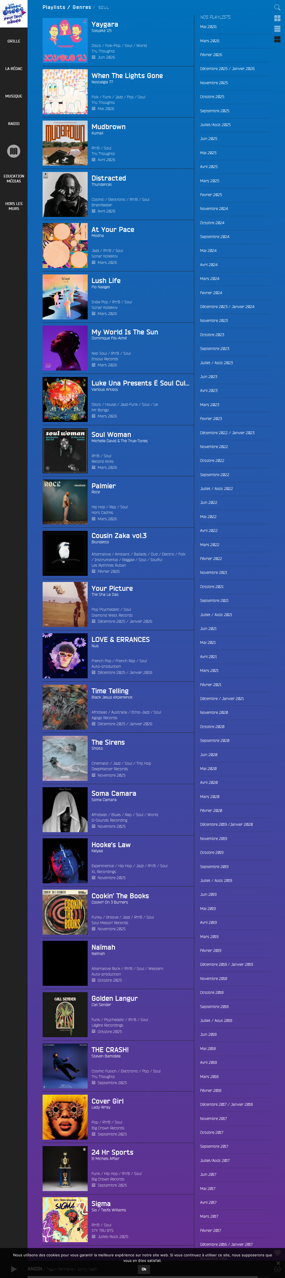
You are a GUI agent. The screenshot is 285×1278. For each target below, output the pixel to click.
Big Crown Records (108, 1128)
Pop (130, 97)
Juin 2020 (208, 754)
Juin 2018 (208, 1034)
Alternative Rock (106, 968)
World (141, 45)
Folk (95, 97)
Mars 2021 (209, 670)
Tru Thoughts (103, 51)
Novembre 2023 (214, 320)
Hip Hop (98, 507)
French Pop (101, 661)
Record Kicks (103, 461)
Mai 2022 (208, 516)
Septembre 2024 (214, 236)
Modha (98, 235)
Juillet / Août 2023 (216, 363)
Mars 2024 (209, 278)
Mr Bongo (100, 410)
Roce (96, 492)
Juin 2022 (208, 502)
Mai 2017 (207, 1188)
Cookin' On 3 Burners (110, 902)
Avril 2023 (208, 390)
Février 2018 (210, 1090)
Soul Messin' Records (110, 923)
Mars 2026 (107, 262)
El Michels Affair (105, 1158)
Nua (95, 646)
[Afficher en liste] (277, 28)
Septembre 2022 (214, 474)
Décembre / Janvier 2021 (222, 698)
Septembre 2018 (214, 1006)
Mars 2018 (209, 1076)
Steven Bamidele (106, 1056)
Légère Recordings (107, 1025)
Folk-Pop (113, 45)
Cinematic (100, 763)
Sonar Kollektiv (105, 256)
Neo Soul (99, 353)
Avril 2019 (208, 922)
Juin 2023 (208, 376)
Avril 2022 (209, 530)
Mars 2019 (209, 936)
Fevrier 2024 (211, 293)
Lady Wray (101, 1107)
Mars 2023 (209, 404)
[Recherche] (277, 7)
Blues (116, 814)
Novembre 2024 (214, 208)
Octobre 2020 (212, 726)
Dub (154, 554)
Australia (119, 712)
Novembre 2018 (213, 978)
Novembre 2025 (112, 775)
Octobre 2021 (211, 586)
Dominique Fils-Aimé (109, 338)
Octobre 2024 (212, 223)
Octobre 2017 (211, 1132)
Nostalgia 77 (102, 82)
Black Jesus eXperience (112, 697)
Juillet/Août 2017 (215, 1160)
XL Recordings (104, 871)
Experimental (103, 866)
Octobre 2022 (212, 460)
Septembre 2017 (214, 1146)
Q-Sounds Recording (109, 820)
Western (155, 968)
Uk (156, 404)
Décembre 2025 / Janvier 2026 (125, 621)
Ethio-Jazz (140, 712)
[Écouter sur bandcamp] (52, 40)
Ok (144, 1269)
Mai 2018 (208, 1048)
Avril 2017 (208, 1202)
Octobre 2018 (211, 992)
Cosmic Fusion (104, 1071)
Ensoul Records (105, 359)
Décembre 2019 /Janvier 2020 (226, 824)
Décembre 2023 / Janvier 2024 (227, 306)
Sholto (97, 748)
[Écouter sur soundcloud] (52, 604)
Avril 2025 (209, 166)
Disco (96, 45)
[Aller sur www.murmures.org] (14, 151)
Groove (112, 917)
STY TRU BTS (103, 1230)
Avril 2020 (209, 782)
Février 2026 (109, 571)
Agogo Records (104, 718)
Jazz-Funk (129, 404)
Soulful (156, 559)
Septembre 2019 (214, 866)
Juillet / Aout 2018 (216, 1020)
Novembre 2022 (214, 446)
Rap (112, 507)
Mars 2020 (209, 796)
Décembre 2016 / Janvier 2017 (226, 1244)
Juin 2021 (208, 628)
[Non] (278, 1263)
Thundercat (102, 184)
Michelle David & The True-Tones (120, 441)
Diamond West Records (112, 615)
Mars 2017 (209, 1216)
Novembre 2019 (213, 838)
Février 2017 (210, 1230)
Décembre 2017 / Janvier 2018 (226, 1104)
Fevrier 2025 (211, 194)
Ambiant (122, 554)
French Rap (125, 661)
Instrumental (106, 559)
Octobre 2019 (211, 852)
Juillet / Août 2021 (216, 614)
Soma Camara (104, 799)
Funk (107, 97)
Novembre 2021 (213, 572)
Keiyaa (97, 851)
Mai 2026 (106, 108)
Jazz (119, 97)
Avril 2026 (106, 159)
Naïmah (98, 953)
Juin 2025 (208, 138)
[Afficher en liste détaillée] (277, 39)
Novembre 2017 (213, 1118)
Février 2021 (210, 684)
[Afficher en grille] (277, 18)
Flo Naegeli (101, 287)
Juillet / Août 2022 (216, 488)
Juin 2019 (208, 894)
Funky (97, 917)
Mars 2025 (209, 181)
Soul (128, 45)
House (110, 404)
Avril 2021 (208, 656)
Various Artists (105, 389)
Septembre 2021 (214, 600)
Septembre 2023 (214, 348)
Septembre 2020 (214, 740)
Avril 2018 (208, 1062)
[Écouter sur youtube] (52, 963)
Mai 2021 (208, 642)
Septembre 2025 (112, 1083)
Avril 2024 (209, 264)
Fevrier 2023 (211, 418)
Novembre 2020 (214, 712)
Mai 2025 (208, 153)
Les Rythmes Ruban (109, 565)
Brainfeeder (102, 205)
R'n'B (96, 148)
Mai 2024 (208, 250)
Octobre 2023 (212, 334)
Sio (94, 1210)
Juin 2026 (106, 57)
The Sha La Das (105, 594)
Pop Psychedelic (105, 609)
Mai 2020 (208, 768)
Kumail (97, 133)
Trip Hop (143, 763)
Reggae (128, 559)
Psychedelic (114, 1019)
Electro (168, 554)
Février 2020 (211, 810)
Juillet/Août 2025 (113, 1236)
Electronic (117, 199)
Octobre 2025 (110, 980)
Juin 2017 (208, 1174)
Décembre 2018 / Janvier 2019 (226, 964)
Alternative (101, 554)
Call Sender (101, 1004)
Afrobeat (99, 712)
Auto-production (106, 666)
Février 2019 (210, 950)
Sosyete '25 (102, 30)
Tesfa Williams (113, 1210)
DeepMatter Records (110, 769)
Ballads (140, 554)
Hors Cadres (102, 512)
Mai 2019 (208, 908)
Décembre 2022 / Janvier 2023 (227, 433)
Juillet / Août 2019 (216, 880)
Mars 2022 (209, 544)
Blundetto (100, 542)
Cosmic (98, 199)
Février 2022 (211, 558)
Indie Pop (100, 302)
